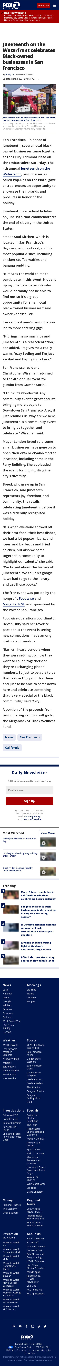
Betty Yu (10, 74)
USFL (29, 1102)
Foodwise (26, 598)
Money (8, 1200)
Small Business (11, 1212)
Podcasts (7, 1017)
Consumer (8, 1013)
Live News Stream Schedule (36, 1266)
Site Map (31, 1285)
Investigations (13, 1110)
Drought (7, 1001)
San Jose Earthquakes (33, 1097)
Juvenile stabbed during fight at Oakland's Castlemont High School (36, 946)
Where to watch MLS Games (11, 1308)
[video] (48, 842)
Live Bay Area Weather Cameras (10, 1051)
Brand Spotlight (35, 1191)
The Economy (10, 1208)
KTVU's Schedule (36, 1261)
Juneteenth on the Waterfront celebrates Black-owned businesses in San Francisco (29, 119)
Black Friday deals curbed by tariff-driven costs (18, 869)
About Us (33, 1234)
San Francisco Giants (34, 1067)
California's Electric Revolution (33, 1118)
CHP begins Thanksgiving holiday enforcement (20, 854)
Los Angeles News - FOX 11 (35, 1210)
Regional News (33, 1202)
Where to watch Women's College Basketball (12, 1292)
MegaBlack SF (14, 604)
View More (48, 833)
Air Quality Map (11, 1058)
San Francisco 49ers (34, 1053)
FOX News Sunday (8, 1026)
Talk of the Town (36, 1153)
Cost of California (12, 1122)
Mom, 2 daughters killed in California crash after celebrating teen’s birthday (38, 895)
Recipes (31, 1001)
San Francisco (30, 737)
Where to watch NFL (11, 1244)
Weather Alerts (10, 1045)
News (30, 74)
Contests (31, 997)
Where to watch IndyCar (11, 1274)
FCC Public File (34, 1289)
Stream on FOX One (10, 1236)
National (7, 993)
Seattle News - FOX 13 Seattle (35, 1224)
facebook (26, 1326)
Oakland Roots (35, 1079)
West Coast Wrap (12, 1021)
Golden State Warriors (34, 1060)
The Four (32, 1124)
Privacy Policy (33, 816)
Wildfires (7, 1005)
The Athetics (33, 1087)
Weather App (9, 1074)
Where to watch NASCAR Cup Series (11, 1266)
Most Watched (13, 833)
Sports (32, 1040)
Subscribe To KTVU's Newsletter (34, 1278)
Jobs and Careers (36, 1246)
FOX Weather (10, 1078)
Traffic (30, 993)
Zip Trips (31, 989)
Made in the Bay (35, 1138)
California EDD (10, 1115)
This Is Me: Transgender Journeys (33, 1160)
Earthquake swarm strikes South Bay (19, 840)
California (12, 747)
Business (7, 1009)
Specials (33, 1110)
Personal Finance (12, 1204)
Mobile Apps (33, 1271)
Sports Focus (34, 1149)
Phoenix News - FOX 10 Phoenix (35, 1217)
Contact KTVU (34, 1250)
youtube (20, 1326)
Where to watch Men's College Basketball (11, 1282)
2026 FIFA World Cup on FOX (35, 1046)
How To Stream (35, 1238)
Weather (9, 1040)
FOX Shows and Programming (35, 1256)
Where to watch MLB (11, 1258)
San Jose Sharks (35, 1091)
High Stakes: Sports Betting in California (36, 1131)
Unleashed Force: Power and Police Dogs (12, 1136)
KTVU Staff (32, 1242)
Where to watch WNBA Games (11, 1301)
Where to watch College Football (11, 1251)
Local (5, 989)
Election (7, 1031)
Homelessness (10, 1119)
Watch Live (43, 5)
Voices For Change (32, 1178)
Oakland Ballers (35, 1083)
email (14, 1326)
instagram (32, 1326)
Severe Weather (11, 1070)
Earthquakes (9, 1066)
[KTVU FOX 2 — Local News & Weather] (12, 5)
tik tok (38, 1326)
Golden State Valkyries (34, 1074)
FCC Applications (36, 1293)
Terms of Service (31, 819)
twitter (45, 1326)
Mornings (34, 985)
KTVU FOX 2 (21, 74)
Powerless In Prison (9, 1128)
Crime (6, 997)
